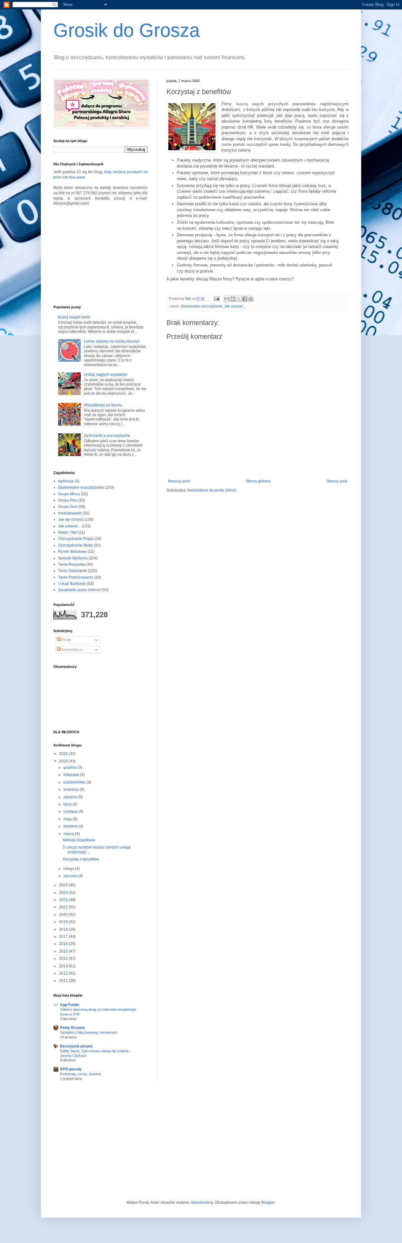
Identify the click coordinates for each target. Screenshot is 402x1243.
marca (69, 834)
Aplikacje (66, 481)
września (71, 789)
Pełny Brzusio (72, 1028)
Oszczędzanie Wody (75, 545)
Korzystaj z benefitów (81, 859)
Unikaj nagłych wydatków (105, 374)
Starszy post (336, 481)
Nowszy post (179, 481)
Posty (66, 640)
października (74, 782)
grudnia (70, 767)
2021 (64, 907)
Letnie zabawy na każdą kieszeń (111, 341)
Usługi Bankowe (72, 583)
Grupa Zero (68, 506)
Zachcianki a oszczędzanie (107, 435)
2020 (64, 914)
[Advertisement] (100, 255)
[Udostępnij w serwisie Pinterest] (250, 299)
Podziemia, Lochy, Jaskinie (80, 1074)
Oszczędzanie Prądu (76, 538)
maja (68, 819)
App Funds (69, 1005)
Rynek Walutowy (72, 551)
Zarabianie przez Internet (79, 590)
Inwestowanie (70, 513)
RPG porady (71, 1069)
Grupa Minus (69, 494)
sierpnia (70, 797)
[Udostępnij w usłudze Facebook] (245, 299)
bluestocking (202, 1202)
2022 (64, 900)
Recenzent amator (76, 1046)
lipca (68, 804)
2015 (64, 951)
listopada (71, 775)
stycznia (70, 876)
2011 (64, 980)
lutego (69, 868)
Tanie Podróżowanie (75, 577)
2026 (64, 753)
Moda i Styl (67, 532)
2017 (64, 936)
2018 (64, 929)
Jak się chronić (71, 519)
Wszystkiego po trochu (103, 405)
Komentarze (71, 649)
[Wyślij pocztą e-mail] (227, 299)
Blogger (267, 1202)
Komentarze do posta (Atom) (211, 490)
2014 (64, 958)
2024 (64, 885)
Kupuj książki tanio (74, 317)
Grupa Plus (67, 500)
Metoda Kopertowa (79, 840)
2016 (64, 944)
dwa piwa (77, 177)
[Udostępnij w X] (239, 299)
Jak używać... (235, 306)
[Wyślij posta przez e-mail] (216, 298)
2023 (64, 892)
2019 (64, 922)
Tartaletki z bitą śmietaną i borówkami (88, 1032)
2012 (64, 973)
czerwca (71, 811)
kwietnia (71, 826)
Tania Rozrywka (71, 564)
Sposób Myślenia (73, 558)
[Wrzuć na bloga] (233, 299)
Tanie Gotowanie (72, 571)
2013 (64, 966)
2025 (64, 761)
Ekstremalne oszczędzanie (201, 306)
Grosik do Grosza (126, 30)
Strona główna (258, 481)
